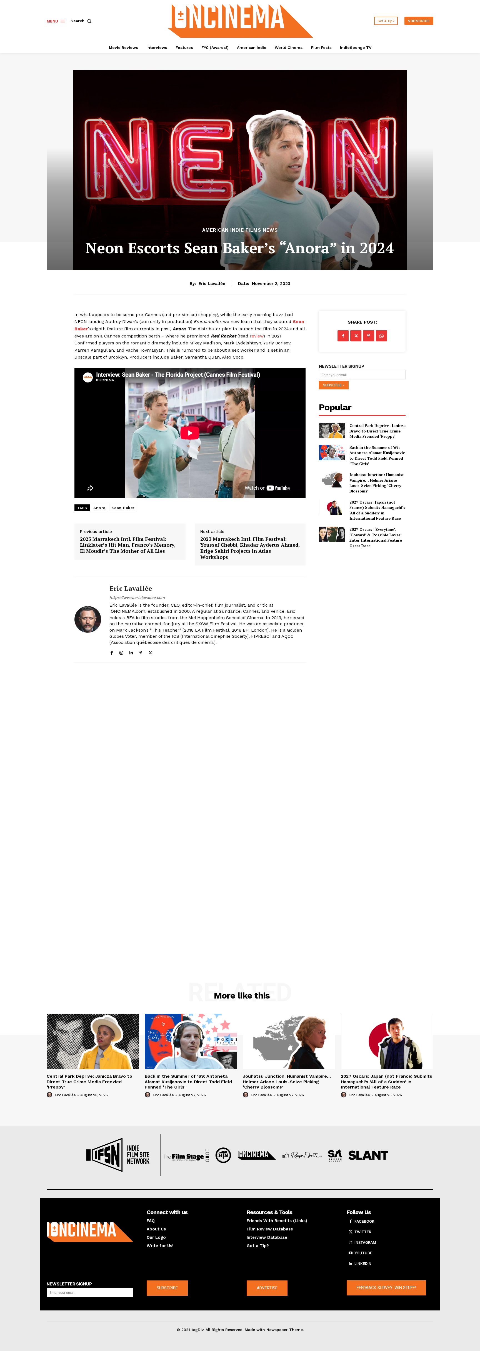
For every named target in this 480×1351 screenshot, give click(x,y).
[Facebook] (111, 652)
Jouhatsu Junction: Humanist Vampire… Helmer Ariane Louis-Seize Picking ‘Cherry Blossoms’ (376, 483)
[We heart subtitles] (241, 20)
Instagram (365, 1242)
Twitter (362, 1232)
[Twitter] (150, 652)
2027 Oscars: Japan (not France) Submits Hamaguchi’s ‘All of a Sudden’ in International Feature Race (377, 510)
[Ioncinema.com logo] (90, 1232)
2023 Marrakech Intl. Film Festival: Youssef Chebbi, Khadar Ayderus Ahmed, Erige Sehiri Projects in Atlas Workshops (250, 548)
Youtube (363, 1253)
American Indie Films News (240, 230)
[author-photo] (50, 1095)
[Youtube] (350, 1253)
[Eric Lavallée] (87, 619)
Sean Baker (123, 508)
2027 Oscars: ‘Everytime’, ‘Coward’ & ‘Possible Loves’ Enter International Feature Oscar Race (375, 537)
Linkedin (362, 1263)
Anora (99, 508)
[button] (82, 21)
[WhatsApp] (381, 335)
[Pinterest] (141, 652)
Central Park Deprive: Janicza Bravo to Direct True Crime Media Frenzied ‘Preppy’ (377, 431)
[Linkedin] (131, 652)
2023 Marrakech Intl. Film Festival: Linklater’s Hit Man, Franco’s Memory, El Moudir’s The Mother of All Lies (128, 545)
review (256, 336)
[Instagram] (121, 652)
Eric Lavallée (212, 283)
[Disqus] (190, 743)
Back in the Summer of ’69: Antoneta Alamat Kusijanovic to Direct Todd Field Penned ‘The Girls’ (377, 455)
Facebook (364, 1221)
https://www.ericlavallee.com (137, 597)
